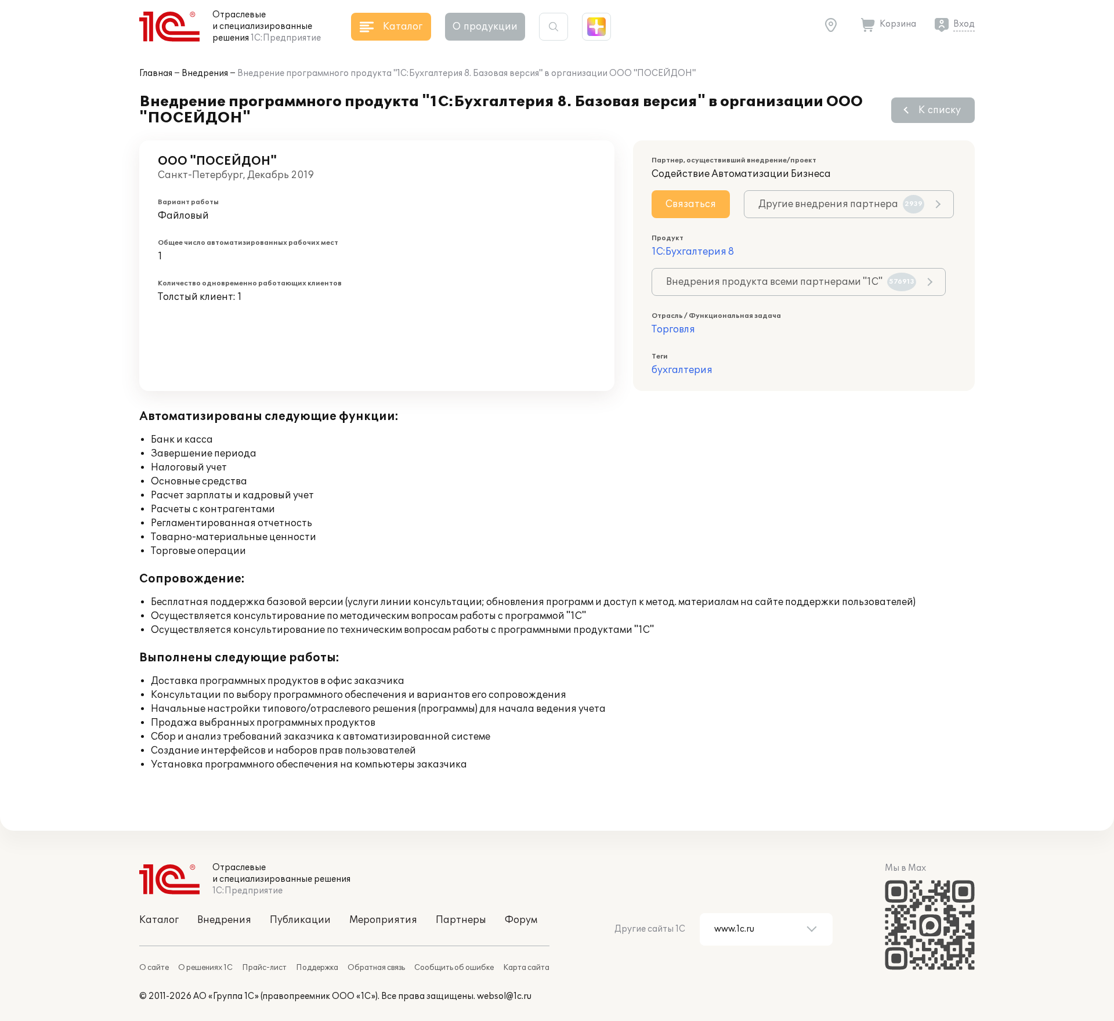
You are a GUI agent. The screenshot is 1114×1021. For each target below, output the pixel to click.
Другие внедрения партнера (840, 204)
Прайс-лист (264, 967)
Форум (521, 920)
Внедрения (205, 73)
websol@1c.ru (504, 996)
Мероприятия (383, 920)
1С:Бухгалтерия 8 (693, 252)
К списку (939, 110)
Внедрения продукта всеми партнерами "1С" (790, 282)
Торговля (673, 329)
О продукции (485, 26)
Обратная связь (376, 967)
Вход (964, 24)
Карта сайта (526, 967)
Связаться (690, 204)
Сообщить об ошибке (454, 967)
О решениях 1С (205, 967)
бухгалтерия (682, 370)
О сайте (154, 967)
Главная (155, 73)
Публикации (300, 920)
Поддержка (317, 967)
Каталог (159, 920)
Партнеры (461, 920)
